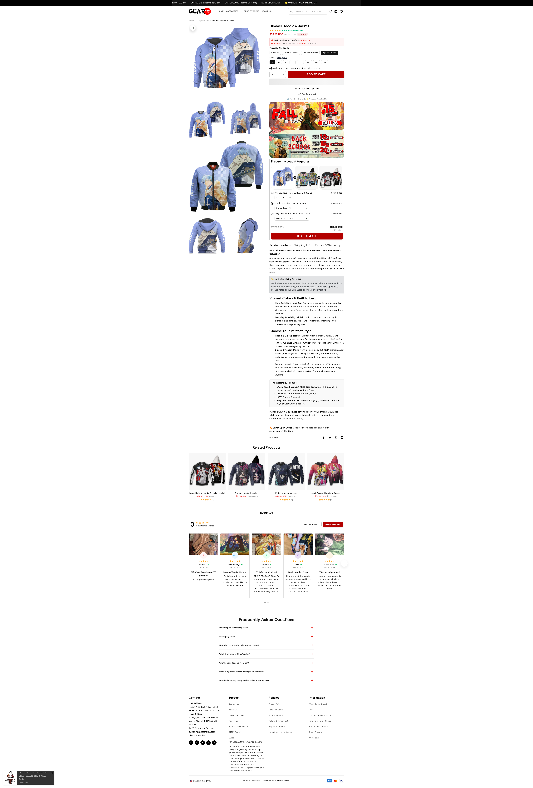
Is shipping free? (227, 636)
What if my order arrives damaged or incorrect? (241, 671)
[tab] (265, 602)
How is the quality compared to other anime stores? (244, 680)
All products (203, 20)
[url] (202, 732)
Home (191, 20)
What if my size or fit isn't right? (234, 654)
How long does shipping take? (233, 627)
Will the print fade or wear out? (234, 663)
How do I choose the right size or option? (239, 645)
